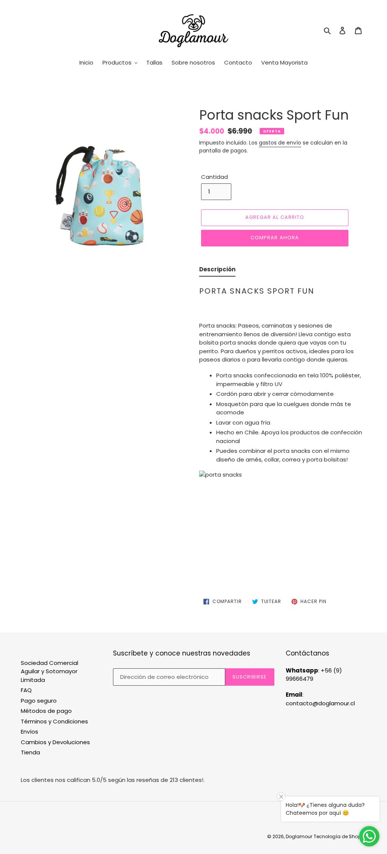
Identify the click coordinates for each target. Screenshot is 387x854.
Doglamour (299, 836)
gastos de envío (280, 142)
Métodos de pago (46, 711)
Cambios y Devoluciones (55, 742)
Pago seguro (39, 701)
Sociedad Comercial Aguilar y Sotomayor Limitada (49, 671)
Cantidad (214, 177)
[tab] (217, 271)
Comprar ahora (275, 237)
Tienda (30, 752)
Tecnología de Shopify (340, 836)
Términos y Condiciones (54, 721)
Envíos (29, 732)
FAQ (26, 690)
